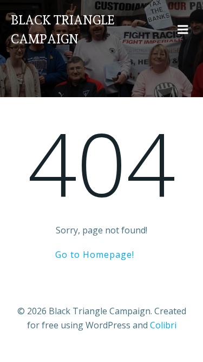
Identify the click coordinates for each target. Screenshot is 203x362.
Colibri (163, 325)
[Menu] (183, 30)
